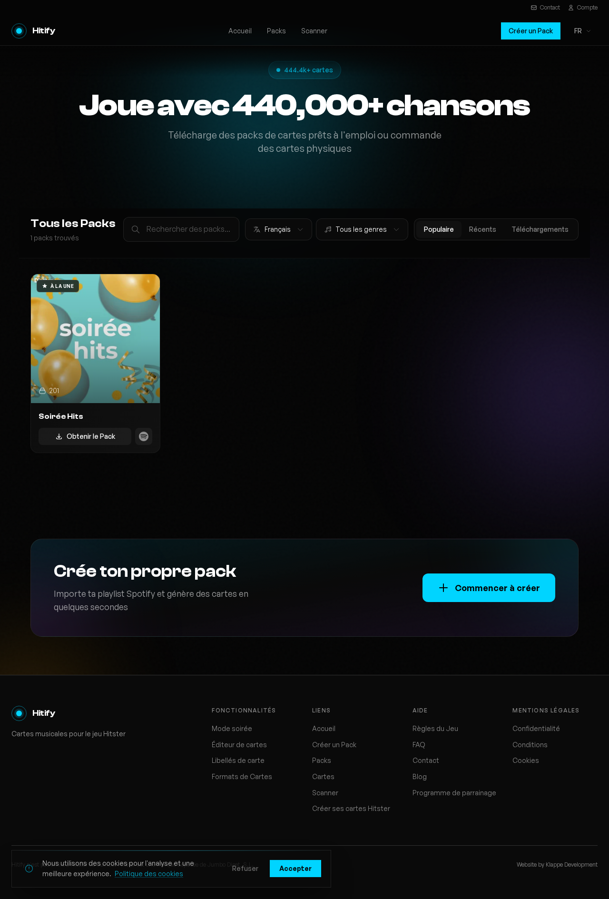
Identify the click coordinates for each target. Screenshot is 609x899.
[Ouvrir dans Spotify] (143, 436)
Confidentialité (536, 728)
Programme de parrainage (454, 793)
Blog (420, 776)
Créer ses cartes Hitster (351, 808)
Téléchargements (540, 229)
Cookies (525, 760)
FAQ (419, 745)
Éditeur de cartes (239, 745)
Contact (550, 7)
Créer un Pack (531, 31)
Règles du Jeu (435, 728)
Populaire (439, 229)
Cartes (323, 776)
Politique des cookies (149, 873)
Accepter (295, 868)
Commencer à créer (497, 588)
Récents (482, 229)
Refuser (245, 868)
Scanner (314, 31)
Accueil (240, 31)
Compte (587, 7)
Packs (276, 31)
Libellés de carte (238, 760)
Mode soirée (232, 728)
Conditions (530, 745)
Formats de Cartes (242, 776)
